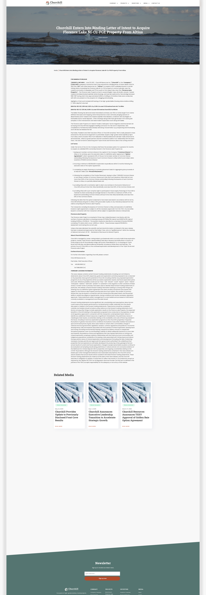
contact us (156, 3)
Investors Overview (125, 592)
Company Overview (95, 592)
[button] (113, 3)
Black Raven (108, 592)
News (139, 592)
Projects (124, 3)
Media (56, 70)
